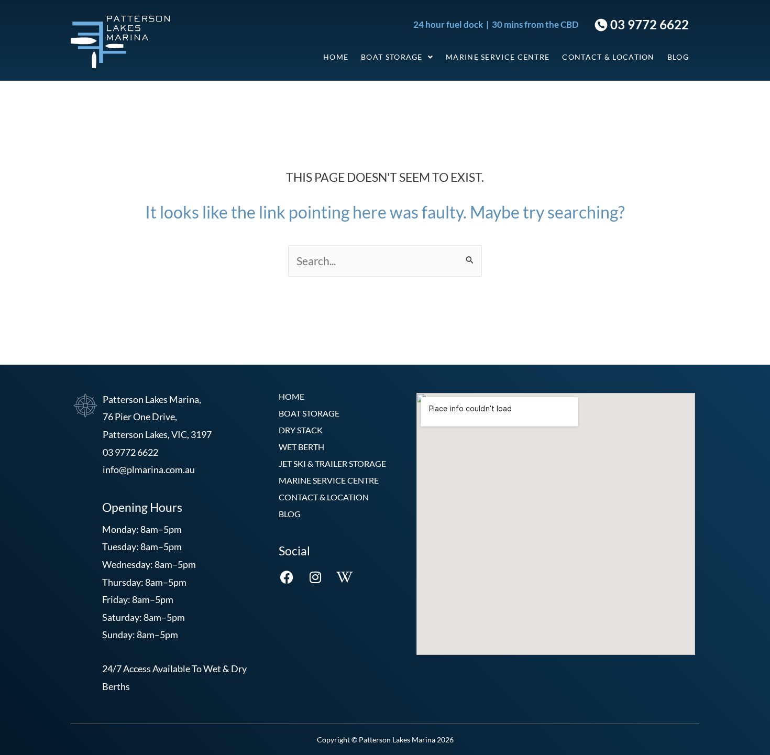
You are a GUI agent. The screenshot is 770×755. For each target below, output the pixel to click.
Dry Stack (301, 430)
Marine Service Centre (497, 56)
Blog (678, 56)
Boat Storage (392, 56)
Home (335, 56)
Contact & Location (608, 56)
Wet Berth (301, 447)
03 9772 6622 (648, 24)
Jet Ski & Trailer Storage (332, 463)
